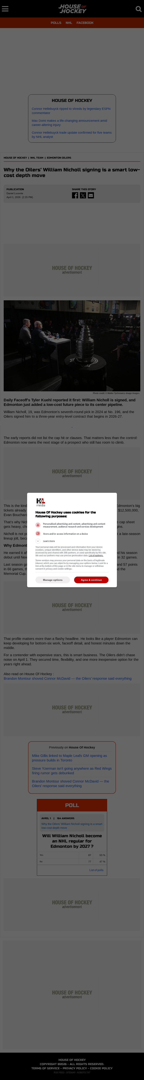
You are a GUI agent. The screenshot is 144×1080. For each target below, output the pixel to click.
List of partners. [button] (96, 555)
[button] (72, 541)
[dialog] (72, 540)
